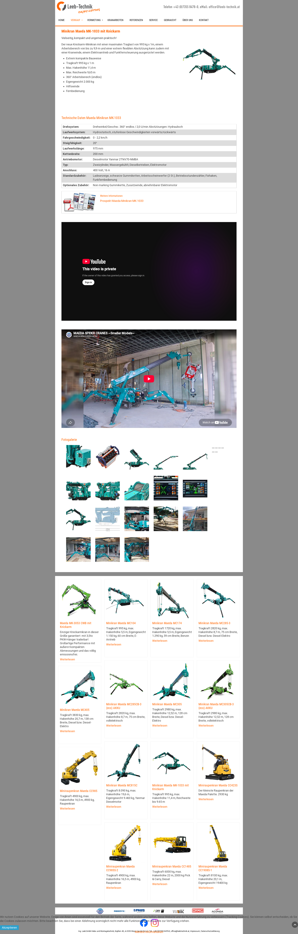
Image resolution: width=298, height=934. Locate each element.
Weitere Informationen (149, 932)
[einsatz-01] (136, 518)
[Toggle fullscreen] (219, 447)
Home (61, 20)
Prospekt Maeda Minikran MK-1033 (121, 200)
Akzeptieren (9, 927)
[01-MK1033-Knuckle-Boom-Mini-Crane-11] (107, 457)
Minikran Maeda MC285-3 (214, 623)
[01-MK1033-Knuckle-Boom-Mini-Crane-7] (136, 487)
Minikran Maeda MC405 (74, 710)
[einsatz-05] (107, 549)
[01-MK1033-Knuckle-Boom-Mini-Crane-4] (195, 457)
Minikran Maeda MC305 (167, 704)
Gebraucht (170, 20)
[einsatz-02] (166, 518)
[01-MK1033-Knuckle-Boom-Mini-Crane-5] (78, 487)
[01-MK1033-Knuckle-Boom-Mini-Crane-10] (78, 457)
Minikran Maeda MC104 (121, 623)
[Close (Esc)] (213, 447)
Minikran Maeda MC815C (121, 785)
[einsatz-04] (78, 549)
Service (153, 20)
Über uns (188, 20)
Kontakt (204, 20)
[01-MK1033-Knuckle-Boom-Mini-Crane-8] (166, 487)
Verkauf (75, 20)
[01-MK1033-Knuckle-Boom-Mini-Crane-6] (107, 487)
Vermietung (94, 20)
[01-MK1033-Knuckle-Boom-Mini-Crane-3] (166, 457)
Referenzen (136, 20)
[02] (107, 518)
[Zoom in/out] (222, 447)
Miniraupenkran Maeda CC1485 (171, 866)
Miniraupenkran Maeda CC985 (78, 791)
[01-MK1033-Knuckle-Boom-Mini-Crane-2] (136, 457)
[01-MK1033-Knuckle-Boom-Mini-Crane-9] (195, 487)
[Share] (216, 447)
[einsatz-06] (136, 549)
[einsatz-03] (195, 518)
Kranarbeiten (115, 20)
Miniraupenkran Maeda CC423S (218, 785)
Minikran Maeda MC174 (167, 623)
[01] (78, 518)
